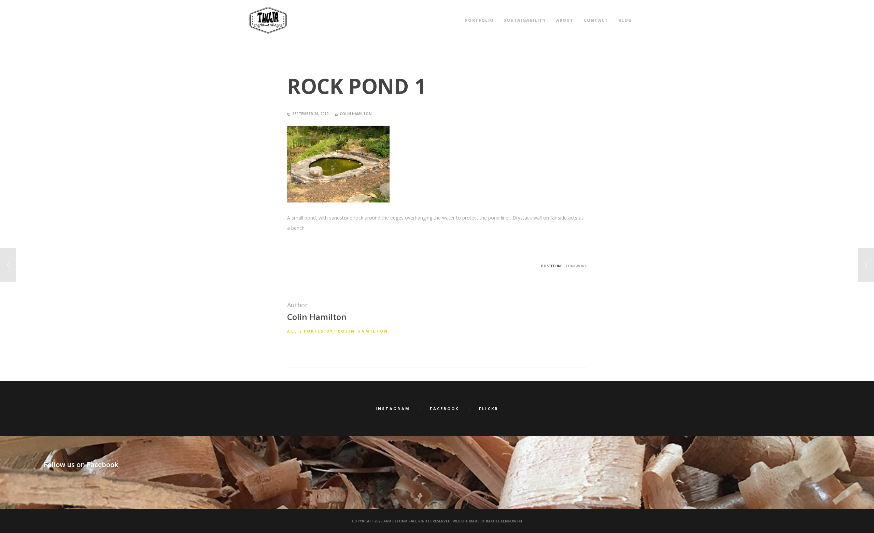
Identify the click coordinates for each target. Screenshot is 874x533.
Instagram (393, 408)
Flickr (489, 408)
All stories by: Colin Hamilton (337, 331)
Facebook (444, 408)
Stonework (575, 266)
